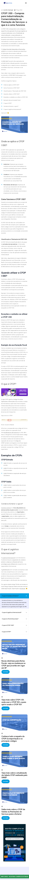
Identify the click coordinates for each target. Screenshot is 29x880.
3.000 (5, 473)
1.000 (5, 463)
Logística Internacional (8, 558)
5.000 (5, 485)
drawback (22, 588)
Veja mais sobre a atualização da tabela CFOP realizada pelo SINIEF (14, 775)
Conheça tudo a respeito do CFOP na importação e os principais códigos (13, 738)
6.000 (5, 490)
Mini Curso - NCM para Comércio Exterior (14, 876)
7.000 (5, 495)
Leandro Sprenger (8, 10)
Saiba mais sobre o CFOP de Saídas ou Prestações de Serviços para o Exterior (13, 811)
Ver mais (5, 672)
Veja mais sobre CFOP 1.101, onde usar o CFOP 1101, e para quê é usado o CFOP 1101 (13, 702)
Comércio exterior (6, 508)
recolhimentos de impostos (11, 432)
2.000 (5, 468)
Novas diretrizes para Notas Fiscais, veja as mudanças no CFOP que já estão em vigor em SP (13, 664)
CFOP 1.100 (5, 61)
